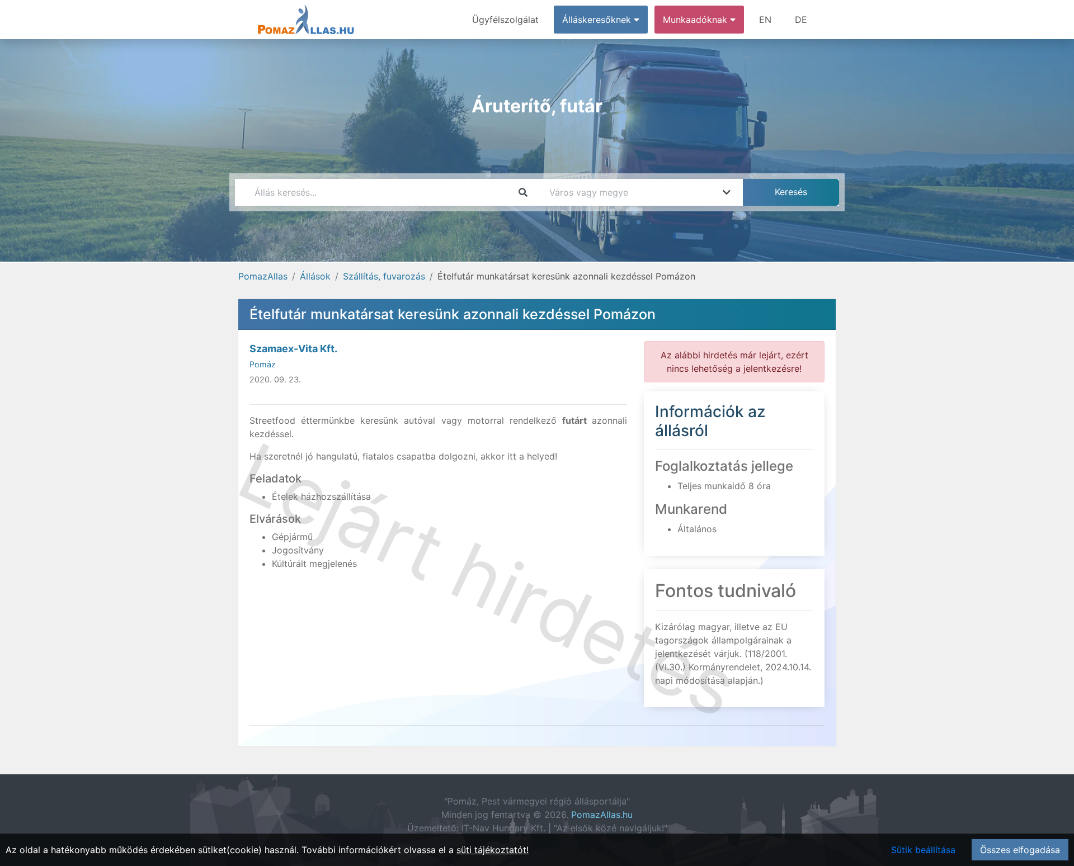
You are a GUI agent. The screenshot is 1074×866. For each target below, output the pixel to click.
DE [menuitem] (801, 19)
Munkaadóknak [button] (696, 19)
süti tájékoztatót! (492, 849)
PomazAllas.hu (602, 814)
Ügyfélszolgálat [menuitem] (505, 19)
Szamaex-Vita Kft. (293, 348)
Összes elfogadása (1020, 849)
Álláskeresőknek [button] (598, 19)
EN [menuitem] (765, 19)
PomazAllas (263, 276)
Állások (315, 276)
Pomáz (262, 364)
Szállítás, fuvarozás (384, 276)
